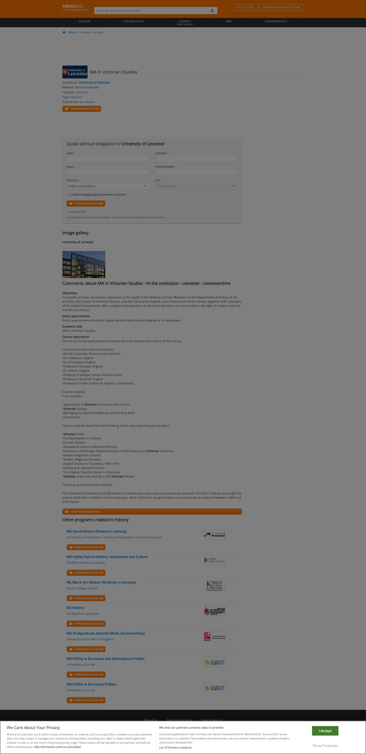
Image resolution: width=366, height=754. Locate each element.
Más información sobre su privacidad (57, 747)
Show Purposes (325, 745)
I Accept (325, 730)
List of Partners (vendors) (175, 747)
